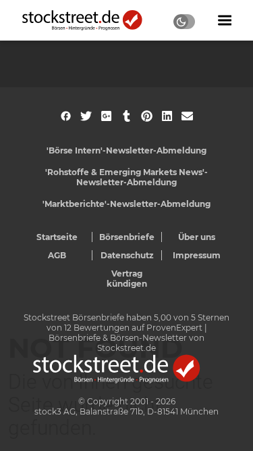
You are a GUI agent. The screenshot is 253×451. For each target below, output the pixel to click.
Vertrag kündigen (127, 278)
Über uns (196, 237)
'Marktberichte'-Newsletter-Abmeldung (126, 204)
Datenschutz (127, 255)
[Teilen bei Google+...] (106, 116)
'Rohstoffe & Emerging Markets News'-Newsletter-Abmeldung (126, 177)
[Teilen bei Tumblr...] (126, 116)
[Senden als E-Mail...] (187, 116)
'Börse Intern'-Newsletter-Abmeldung (126, 150)
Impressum (197, 255)
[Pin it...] (146, 116)
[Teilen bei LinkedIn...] (167, 116)
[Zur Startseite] (89, 20)
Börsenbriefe (126, 237)
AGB (57, 255)
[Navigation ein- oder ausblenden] (224, 20)
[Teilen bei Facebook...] (66, 116)
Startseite (57, 237)
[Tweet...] (86, 116)
